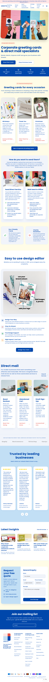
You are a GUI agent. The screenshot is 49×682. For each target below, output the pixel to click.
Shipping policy (32, 677)
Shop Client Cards (8, 62)
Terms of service (42, 676)
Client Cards (28, 651)
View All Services (43, 375)
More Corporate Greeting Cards (23, 148)
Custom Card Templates (28, 642)
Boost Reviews (18, 646)
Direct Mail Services (17, 638)
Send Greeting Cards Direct (25, 6)
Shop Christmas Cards (25, 62)
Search (38, 636)
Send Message (34, 599)
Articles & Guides (32, 6)
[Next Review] (26, 514)
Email (25, 580)
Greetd (12, 676)
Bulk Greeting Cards (28, 638)
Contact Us (39, 639)
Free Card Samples (27, 665)
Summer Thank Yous (39, 6)
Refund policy (27, 676)
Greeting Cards (9, 6)
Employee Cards (29, 654)
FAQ (37, 658)
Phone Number (39, 580)
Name (24, 573)
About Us (38, 642)
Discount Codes (40, 655)
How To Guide (28, 661)
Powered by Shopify (18, 676)
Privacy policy (34, 676)
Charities (38, 649)
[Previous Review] (22, 514)
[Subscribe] (34, 625)
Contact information (41, 677)
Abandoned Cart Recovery (18, 642)
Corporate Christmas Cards (29, 647)
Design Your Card (23, 350)
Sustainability (39, 652)
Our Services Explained (17, 654)
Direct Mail (16, 6)
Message (25, 586)
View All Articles (41, 529)
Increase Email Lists (18, 650)
